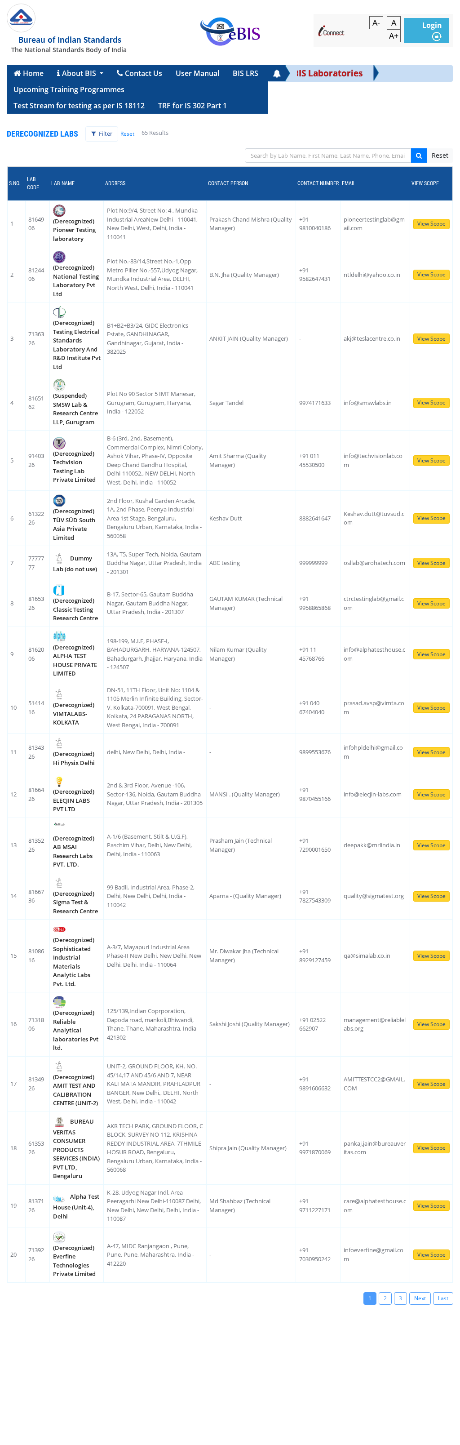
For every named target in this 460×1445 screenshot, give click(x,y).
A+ (393, 35)
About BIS (80, 73)
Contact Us (143, 73)
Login (432, 25)
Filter (104, 133)
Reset (127, 134)
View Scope (431, 223)
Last (443, 1298)
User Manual (197, 73)
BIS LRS (245, 73)
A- (376, 22)
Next (420, 1298)
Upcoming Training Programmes (68, 89)
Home (33, 73)
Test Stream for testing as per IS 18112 (79, 106)
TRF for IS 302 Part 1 (192, 106)
